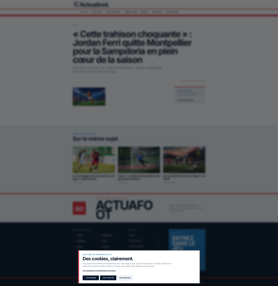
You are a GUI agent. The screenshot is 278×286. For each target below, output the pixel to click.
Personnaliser (125, 278)
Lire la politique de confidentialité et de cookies (99, 270)
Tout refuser (91, 278)
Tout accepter (108, 278)
